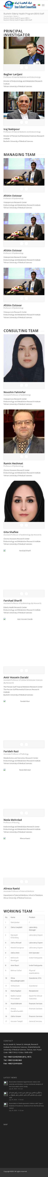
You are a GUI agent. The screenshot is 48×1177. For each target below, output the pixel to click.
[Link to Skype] (35, 1174)
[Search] (28, 5)
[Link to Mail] (42, 1174)
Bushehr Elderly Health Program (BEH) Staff (24, 13)
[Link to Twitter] (31, 1174)
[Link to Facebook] (28, 1174)
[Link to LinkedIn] (39, 1174)
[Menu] (43, 5)
